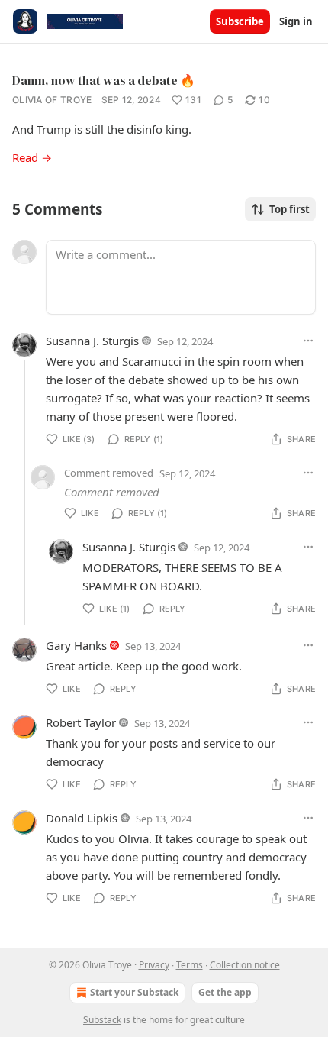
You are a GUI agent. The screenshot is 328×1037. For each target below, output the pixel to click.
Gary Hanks (76, 645)
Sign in (296, 21)
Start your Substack (134, 992)
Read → (32, 157)
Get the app (225, 992)
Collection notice (245, 964)
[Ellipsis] (308, 340)
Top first (289, 209)
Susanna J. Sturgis (92, 340)
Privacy (154, 964)
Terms (189, 964)
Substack (102, 1019)
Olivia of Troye (52, 99)
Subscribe (240, 21)
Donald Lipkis (81, 817)
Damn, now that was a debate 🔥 (103, 80)
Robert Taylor (81, 722)
